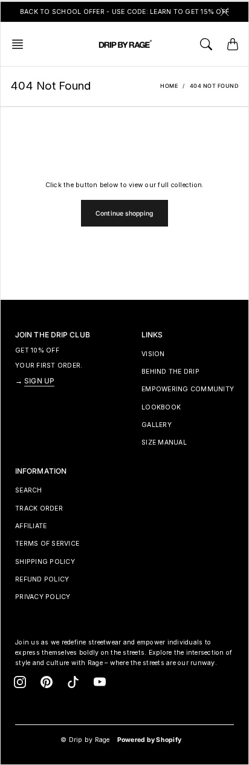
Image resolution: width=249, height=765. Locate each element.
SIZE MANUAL (164, 442)
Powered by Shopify (149, 740)
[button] (21, 44)
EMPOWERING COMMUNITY (187, 389)
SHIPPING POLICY (45, 562)
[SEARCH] (206, 44)
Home (169, 85)
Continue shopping (124, 213)
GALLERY (156, 425)
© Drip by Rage (85, 740)
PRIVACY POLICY (43, 597)
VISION (153, 354)
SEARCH (28, 490)
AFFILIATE (31, 526)
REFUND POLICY (42, 579)
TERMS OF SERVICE (47, 544)
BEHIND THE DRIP (170, 372)
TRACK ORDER (39, 508)
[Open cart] (232, 44)
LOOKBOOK (161, 407)
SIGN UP (39, 380)
